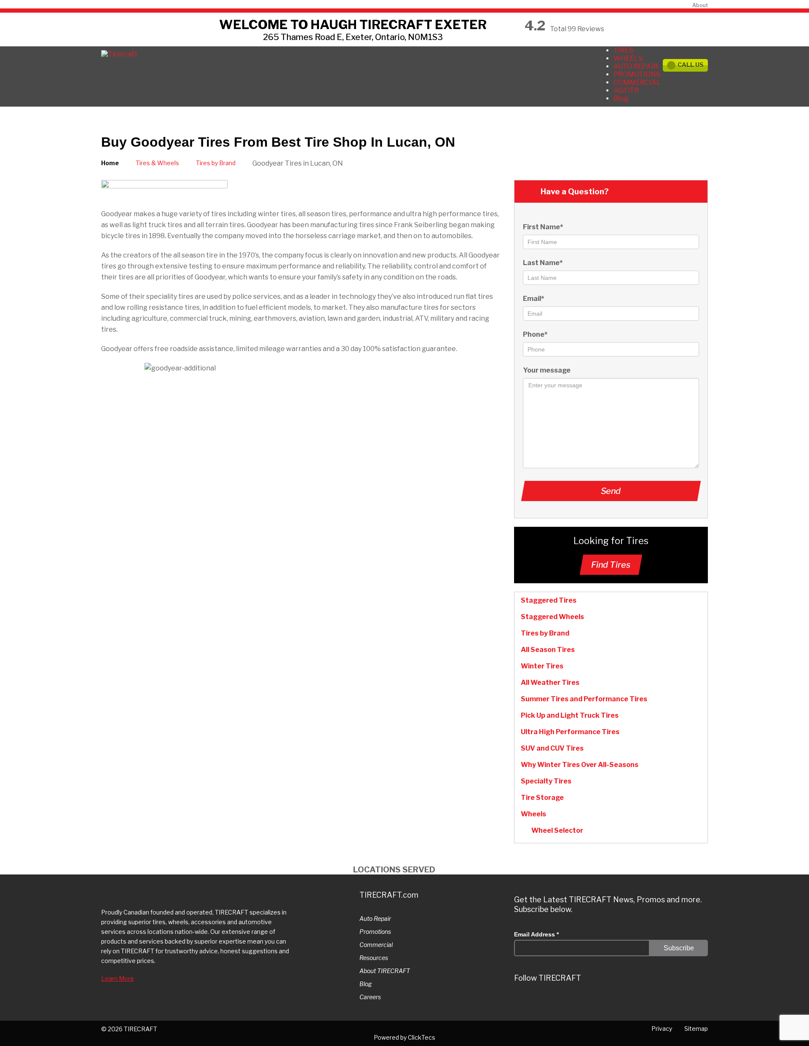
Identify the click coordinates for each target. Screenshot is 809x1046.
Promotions (375, 931)
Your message (547, 370)
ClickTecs (421, 1037)
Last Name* (543, 263)
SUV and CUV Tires (552, 748)
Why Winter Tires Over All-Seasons (579, 765)
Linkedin (571, 1002)
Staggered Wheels (552, 617)
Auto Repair (375, 918)
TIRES (623, 50)
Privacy (661, 1028)
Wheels (533, 814)
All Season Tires (548, 650)
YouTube (622, 1002)
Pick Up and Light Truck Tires (570, 715)
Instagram (546, 1002)
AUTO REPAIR (635, 66)
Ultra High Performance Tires (570, 732)
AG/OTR (626, 90)
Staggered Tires (548, 600)
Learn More (117, 978)
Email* (533, 299)
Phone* (535, 334)
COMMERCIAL (637, 82)
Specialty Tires (546, 781)
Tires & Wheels (157, 162)
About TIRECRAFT (384, 970)
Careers (370, 996)
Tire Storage (542, 798)
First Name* (543, 227)
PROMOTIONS (636, 74)
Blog (620, 98)
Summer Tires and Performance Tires (584, 699)
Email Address (536, 934)
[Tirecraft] (119, 54)
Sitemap (696, 1028)
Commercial (376, 944)
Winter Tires (542, 666)
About (700, 5)
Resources (373, 957)
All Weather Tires (550, 683)
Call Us (691, 64)
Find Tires (611, 565)
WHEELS (628, 58)
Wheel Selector (557, 830)
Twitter (521, 1002)
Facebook (596, 1002)
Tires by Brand (216, 162)
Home (110, 162)
